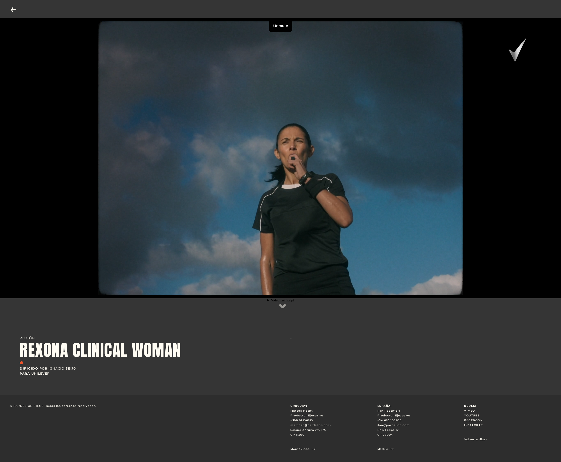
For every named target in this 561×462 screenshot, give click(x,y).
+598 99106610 (301, 420)
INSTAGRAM (474, 425)
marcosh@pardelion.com (310, 425)
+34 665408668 (389, 420)
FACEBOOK (473, 420)
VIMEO (469, 410)
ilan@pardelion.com (393, 425)
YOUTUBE (472, 415)
